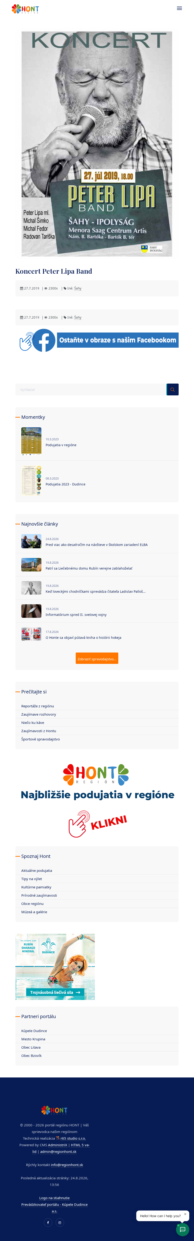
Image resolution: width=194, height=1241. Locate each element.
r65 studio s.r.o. (73, 1138)
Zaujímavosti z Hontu (38, 730)
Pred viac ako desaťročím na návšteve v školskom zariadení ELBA (97, 544)
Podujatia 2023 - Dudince (65, 484)
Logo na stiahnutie (54, 1197)
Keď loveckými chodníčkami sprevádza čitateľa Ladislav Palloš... (96, 591)
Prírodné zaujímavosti (39, 895)
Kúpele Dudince (34, 1030)
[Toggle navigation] (177, 8)
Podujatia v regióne (61, 445)
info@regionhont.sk (67, 1164)
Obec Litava (30, 1047)
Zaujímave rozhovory (38, 714)
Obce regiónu (32, 903)
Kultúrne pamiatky (36, 887)
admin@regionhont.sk (58, 1151)
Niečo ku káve (32, 722)
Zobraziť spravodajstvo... (97, 659)
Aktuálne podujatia (36, 870)
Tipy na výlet (31, 878)
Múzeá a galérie (34, 911)
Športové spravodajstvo (40, 739)
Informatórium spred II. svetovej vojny (76, 614)
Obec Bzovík (31, 1055)
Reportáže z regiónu (37, 706)
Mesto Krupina (33, 1039)
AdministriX (57, 1144)
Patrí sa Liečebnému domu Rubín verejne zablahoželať (89, 568)
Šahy (77, 288)
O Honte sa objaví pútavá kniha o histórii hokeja (83, 637)
